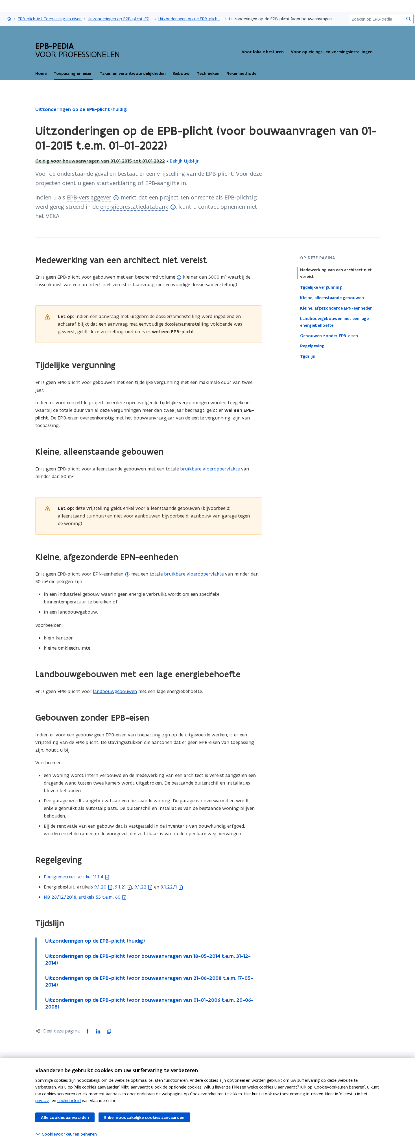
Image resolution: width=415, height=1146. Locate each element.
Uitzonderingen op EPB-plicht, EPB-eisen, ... (120, 18)
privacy (42, 1100)
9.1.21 (120, 887)
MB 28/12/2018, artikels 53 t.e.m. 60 (82, 897)
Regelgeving (312, 346)
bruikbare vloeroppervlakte (210, 469)
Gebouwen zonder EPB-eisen (329, 335)
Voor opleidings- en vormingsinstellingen (332, 52)
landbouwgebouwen (115, 691)
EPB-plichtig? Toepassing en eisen (50, 18)
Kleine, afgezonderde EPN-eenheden (336, 308)
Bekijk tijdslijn (185, 161)
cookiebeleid (69, 1100)
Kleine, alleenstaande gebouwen (332, 297)
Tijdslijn (307, 356)
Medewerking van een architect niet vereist (336, 273)
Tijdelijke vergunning (321, 287)
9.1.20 (100, 887)
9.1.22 (140, 887)
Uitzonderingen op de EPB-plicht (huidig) (190, 18)
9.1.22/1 (169, 887)
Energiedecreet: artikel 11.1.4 (73, 877)
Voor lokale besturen (263, 52)
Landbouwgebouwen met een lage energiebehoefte (334, 322)
